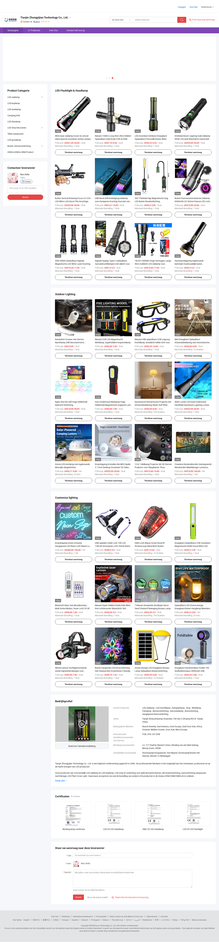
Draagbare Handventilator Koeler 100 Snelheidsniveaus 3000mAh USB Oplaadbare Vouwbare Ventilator (192, 670)
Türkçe (174, 920)
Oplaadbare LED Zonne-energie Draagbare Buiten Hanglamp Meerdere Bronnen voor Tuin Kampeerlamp (192, 608)
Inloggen (182, 7)
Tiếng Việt (185, 920)
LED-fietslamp (13, 121)
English (26, 920)
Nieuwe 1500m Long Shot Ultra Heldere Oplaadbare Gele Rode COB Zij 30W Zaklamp (113, 138)
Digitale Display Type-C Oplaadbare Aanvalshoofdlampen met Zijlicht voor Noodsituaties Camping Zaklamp (112, 263)
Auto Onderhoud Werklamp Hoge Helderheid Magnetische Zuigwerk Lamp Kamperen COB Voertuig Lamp (113, 404)
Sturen (78, 897)
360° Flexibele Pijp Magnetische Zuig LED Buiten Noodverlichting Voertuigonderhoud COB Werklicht (151, 201)
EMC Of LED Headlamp (153, 829)
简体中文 (36, 920)
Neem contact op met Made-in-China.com (126, 916)
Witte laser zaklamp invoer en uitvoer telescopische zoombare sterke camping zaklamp (73, 138)
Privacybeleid (101, 916)
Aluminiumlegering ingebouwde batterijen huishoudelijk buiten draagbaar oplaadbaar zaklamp (189, 263)
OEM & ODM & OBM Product (20, 152)
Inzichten (164, 916)
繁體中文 (46, 920)
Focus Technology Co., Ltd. (105, 925)
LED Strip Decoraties (16, 127)
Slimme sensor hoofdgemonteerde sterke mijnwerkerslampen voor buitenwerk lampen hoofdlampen (71, 670)
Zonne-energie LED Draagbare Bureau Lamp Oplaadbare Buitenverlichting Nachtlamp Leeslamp (152, 670)
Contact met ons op (76, 30)
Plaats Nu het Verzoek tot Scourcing (130, 897)
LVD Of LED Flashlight (193, 829)
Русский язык (117, 920)
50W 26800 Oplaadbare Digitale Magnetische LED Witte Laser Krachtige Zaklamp (73, 263)
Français (65, 920)
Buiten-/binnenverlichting (19, 146)
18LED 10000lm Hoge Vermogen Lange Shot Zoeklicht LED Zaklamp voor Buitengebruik (153, 263)
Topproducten (151, 916)
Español (75, 920)
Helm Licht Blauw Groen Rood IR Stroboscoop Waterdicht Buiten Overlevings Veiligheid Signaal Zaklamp (152, 546)
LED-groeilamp (14, 139)
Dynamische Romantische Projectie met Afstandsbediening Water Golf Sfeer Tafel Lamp (153, 404)
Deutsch (84, 920)
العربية (137, 920)
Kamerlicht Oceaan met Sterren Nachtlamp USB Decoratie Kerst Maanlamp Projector (69, 342)
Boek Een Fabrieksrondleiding (81, 746)
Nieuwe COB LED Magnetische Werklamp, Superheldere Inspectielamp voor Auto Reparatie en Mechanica (113, 342)
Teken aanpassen (15, 133)
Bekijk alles (60, 780)
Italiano (106, 920)
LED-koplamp (13, 103)
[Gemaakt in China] (22, 5)
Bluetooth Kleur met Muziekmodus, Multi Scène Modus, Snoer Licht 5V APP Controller (73, 608)
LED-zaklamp (13, 97)
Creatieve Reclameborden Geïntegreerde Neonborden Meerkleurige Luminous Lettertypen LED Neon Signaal (193, 467)
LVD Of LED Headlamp (113, 829)
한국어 (129, 920)
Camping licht (13, 115)
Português (95, 920)
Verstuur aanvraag (73, 152)
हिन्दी (156, 920)
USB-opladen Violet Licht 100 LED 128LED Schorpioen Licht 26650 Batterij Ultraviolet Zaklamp (113, 546)
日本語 (56, 920)
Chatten (27, 181)
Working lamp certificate (73, 829)
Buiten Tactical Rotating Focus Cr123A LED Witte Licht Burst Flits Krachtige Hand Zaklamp (73, 201)
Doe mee (194, 7)
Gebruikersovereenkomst (83, 916)
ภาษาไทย (165, 920)
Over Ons (53, 30)
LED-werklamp (14, 109)
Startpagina (12, 30)
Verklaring (66, 916)
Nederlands (147, 920)
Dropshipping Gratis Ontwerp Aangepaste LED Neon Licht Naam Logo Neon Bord (73, 546)
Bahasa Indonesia (199, 920)
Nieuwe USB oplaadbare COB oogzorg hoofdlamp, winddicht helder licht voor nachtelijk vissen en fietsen (152, 342)
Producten (35, 30)
